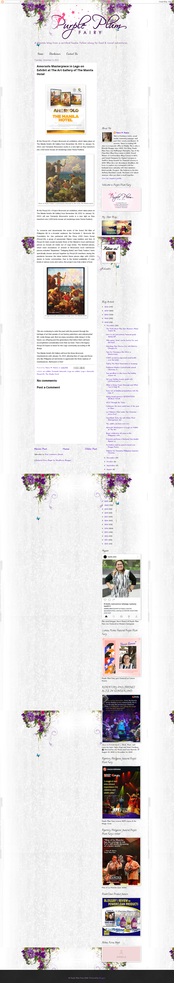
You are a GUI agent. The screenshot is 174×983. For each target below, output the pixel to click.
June (109, 477)
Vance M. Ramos (122, 133)
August (110, 469)
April (109, 485)
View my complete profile (112, 178)
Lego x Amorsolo (87, 371)
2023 (107, 318)
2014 (107, 528)
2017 (107, 517)
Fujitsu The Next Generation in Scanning (121, 364)
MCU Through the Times (115, 403)
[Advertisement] (116, 73)
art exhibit (47, 371)
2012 (107, 536)
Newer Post (40, 449)
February (110, 493)
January (110, 496)
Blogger (102, 978)
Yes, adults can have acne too (117, 424)
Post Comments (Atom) (54, 454)
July (108, 473)
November (111, 458)
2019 (107, 509)
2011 (106, 540)
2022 (107, 322)
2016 (107, 521)
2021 (107, 501)
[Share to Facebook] (81, 368)
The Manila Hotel (52, 374)
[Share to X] (79, 368)
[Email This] (75, 368)
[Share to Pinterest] (84, 368)
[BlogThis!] (77, 368)
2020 (107, 505)
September (111, 466)
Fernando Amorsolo (59, 371)
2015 (107, 524)
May (109, 481)
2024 (107, 315)
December (111, 326)
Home (40, 53)
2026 (107, 307)
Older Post (91, 449)
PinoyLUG (41, 374)
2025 (107, 311)
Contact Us (72, 53)
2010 (107, 544)
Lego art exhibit (73, 371)
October (110, 462)
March (109, 489)
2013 (107, 532)
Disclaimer (55, 53)
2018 (107, 513)
